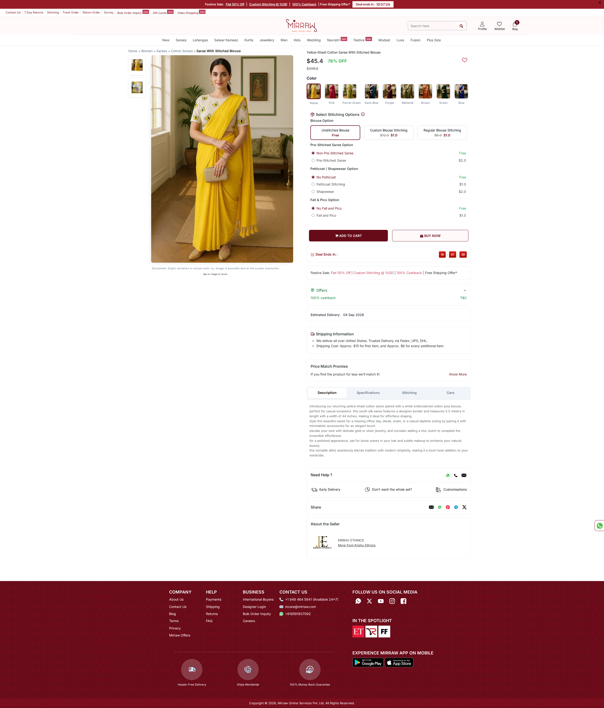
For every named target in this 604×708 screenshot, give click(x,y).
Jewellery (267, 40)
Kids (297, 40)
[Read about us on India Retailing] (371, 631)
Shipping (213, 607)
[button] (137, 65)
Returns (212, 614)
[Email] (464, 475)
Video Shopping (191, 12)
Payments (213, 599)
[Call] (456, 475)
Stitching (53, 12)
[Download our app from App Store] (399, 662)
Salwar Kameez (226, 40)
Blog (172, 614)
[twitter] (464, 507)
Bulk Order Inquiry (132, 12)
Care (450, 393)
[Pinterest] (448, 507)
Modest (384, 40)
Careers (249, 621)
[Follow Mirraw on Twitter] (369, 601)
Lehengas (200, 40)
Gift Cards (163, 12)
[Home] (301, 25)
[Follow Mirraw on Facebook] (403, 601)
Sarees (181, 40)
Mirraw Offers (179, 635)
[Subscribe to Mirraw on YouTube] (381, 601)
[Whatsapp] (358, 601)
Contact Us (13, 12)
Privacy (175, 628)
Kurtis (248, 40)
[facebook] (456, 507)
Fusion (415, 40)
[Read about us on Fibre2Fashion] (384, 631)
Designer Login (254, 607)
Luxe (400, 40)
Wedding (314, 40)
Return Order (91, 12)
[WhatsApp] (448, 475)
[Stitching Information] (363, 114)
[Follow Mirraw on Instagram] (392, 601)
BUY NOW (432, 236)
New (165, 40)
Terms (174, 621)
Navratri (336, 40)
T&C (463, 298)
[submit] (461, 25)
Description (327, 393)
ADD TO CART (350, 236)
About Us (176, 599)
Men (284, 40)
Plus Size (434, 40)
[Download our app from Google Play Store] (368, 662)
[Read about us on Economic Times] (358, 631)
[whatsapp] (439, 507)
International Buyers (258, 599)
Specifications (368, 393)
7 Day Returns (33, 12)
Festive (362, 40)
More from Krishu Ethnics (357, 545)
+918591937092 (298, 614)
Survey (109, 12)
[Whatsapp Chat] (599, 525)
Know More (458, 374)
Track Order (71, 12)
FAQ (209, 621)
